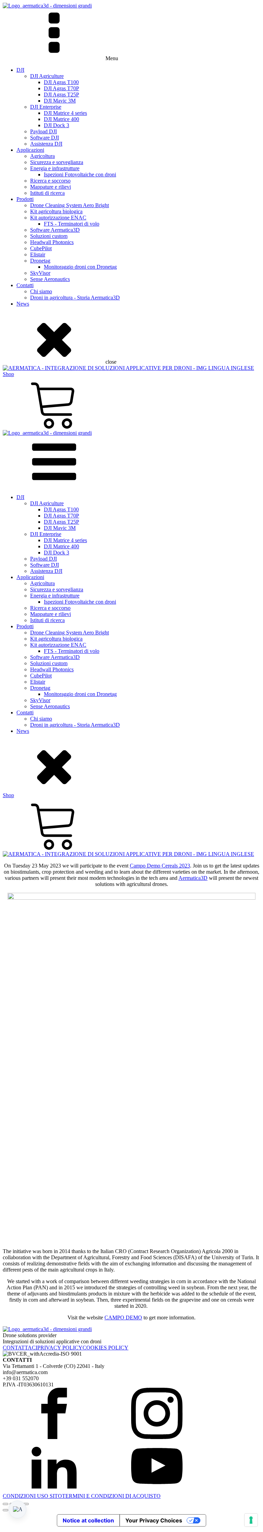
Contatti (25, 285)
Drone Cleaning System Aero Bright (69, 205)
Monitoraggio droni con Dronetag (80, 267)
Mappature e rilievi (50, 187)
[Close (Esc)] (26, 1504)
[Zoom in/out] (5, 1504)
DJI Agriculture (47, 76)
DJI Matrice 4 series (65, 113)
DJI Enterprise (45, 107)
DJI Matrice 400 (61, 119)
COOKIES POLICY (105, 1347)
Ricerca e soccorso (50, 181)
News (22, 304)
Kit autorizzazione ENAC (58, 217)
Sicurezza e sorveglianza (56, 162)
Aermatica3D (193, 878)
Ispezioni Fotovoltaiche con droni (80, 174)
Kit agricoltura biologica (56, 211)
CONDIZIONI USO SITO (32, 1496)
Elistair (37, 254)
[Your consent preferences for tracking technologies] (251, 1520)
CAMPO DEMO (123, 1317)
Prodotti (25, 199)
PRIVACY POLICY (60, 1347)
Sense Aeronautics (50, 279)
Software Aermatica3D (55, 230)
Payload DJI (43, 131)
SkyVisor (40, 273)
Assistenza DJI (46, 144)
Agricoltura (42, 156)
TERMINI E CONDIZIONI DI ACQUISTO (111, 1496)
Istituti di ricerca (47, 193)
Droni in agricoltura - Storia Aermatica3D (75, 297)
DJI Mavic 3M (60, 101)
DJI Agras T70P (61, 88)
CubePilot (41, 248)
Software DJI (44, 137)
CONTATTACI (20, 1347)
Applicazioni (30, 150)
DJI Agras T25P (61, 94)
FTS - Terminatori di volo (71, 224)
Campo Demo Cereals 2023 (160, 866)
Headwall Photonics (52, 242)
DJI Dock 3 (56, 125)
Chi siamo (41, 291)
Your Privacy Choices (153, 1520)
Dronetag (40, 261)
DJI (20, 70)
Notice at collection (88, 1520)
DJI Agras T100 (61, 82)
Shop (8, 374)
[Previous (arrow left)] (5, 1510)
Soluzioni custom (48, 236)
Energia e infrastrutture (54, 168)
